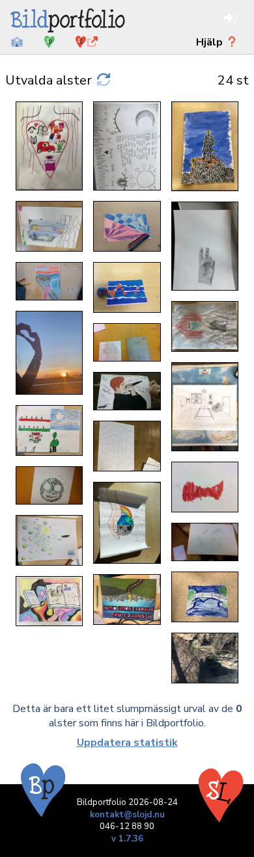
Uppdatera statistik (127, 742)
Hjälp (210, 42)
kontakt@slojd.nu (127, 815)
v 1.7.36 (127, 839)
